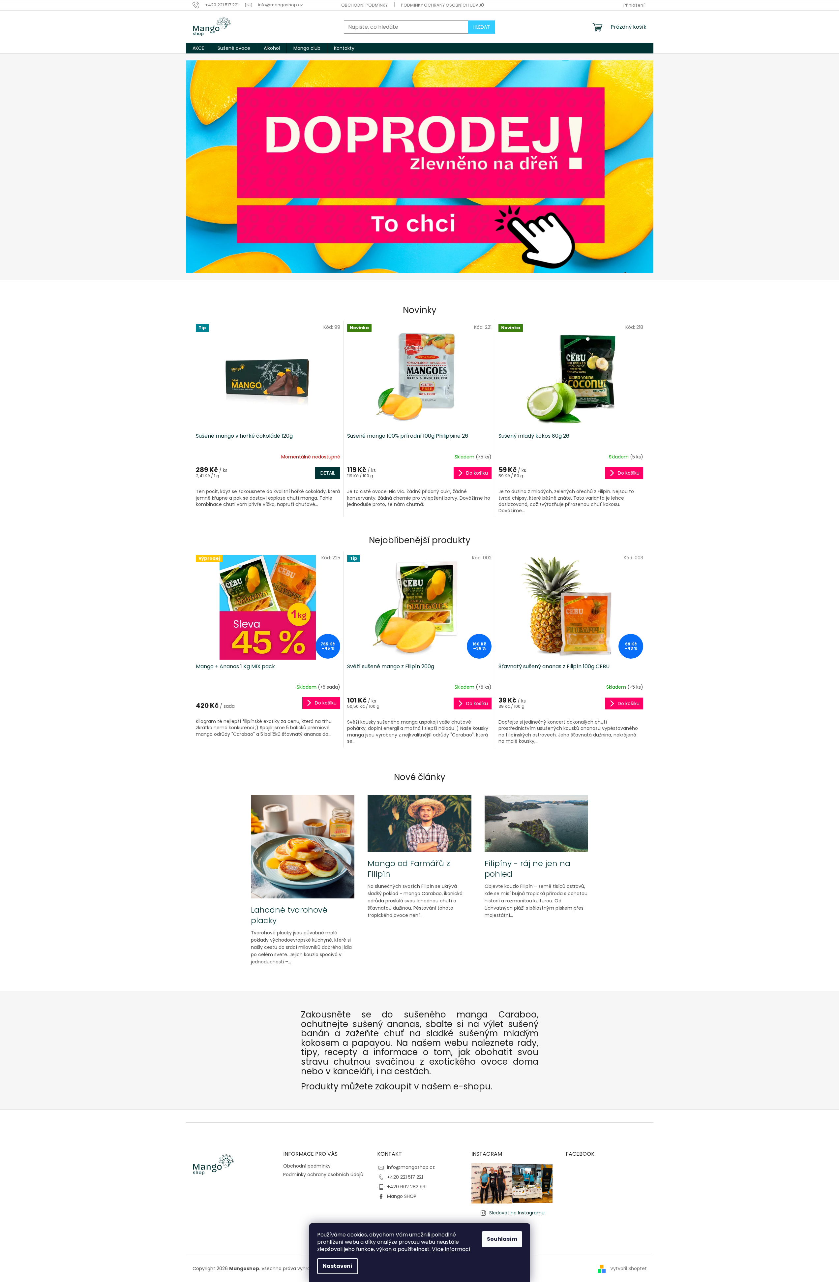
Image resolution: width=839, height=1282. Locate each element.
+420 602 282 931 (407, 1186)
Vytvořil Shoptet (628, 1268)
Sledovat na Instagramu (517, 1212)
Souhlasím (502, 1239)
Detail (327, 473)
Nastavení (337, 1266)
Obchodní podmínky (364, 5)
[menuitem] (198, 48)
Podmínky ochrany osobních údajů (442, 5)
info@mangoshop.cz (411, 1167)
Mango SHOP (401, 1196)
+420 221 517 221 (405, 1177)
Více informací (451, 1249)
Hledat (481, 27)
